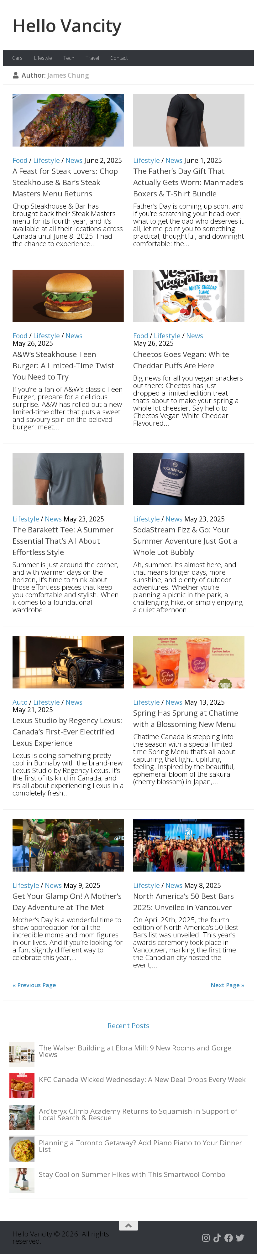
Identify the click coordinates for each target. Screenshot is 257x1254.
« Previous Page (34, 985)
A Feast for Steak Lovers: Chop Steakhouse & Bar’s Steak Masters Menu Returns (65, 182)
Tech (68, 57)
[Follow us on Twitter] (240, 1238)
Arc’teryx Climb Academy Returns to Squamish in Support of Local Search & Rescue (138, 1114)
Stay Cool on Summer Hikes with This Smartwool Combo (132, 1174)
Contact (119, 57)
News (74, 160)
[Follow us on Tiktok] (217, 1238)
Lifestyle (43, 57)
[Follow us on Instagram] (206, 1238)
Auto (20, 702)
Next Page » (227, 985)
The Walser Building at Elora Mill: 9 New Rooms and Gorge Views (135, 1051)
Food (20, 160)
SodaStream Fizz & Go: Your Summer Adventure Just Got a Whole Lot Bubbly (185, 540)
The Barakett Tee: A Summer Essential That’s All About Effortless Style (63, 540)
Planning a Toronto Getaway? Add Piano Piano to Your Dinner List (140, 1146)
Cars (17, 57)
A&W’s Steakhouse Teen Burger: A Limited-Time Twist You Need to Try (63, 365)
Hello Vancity (67, 25)
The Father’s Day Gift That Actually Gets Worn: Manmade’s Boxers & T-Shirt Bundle (188, 182)
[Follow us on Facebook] (228, 1238)
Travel (92, 57)
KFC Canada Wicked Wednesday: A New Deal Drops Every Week (142, 1079)
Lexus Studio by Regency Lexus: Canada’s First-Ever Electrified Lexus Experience (67, 731)
